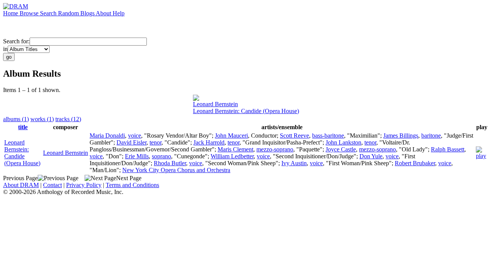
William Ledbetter (232, 156)
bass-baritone (328, 135)
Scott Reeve (294, 135)
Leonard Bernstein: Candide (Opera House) (246, 111)
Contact (52, 185)
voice (134, 135)
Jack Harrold (208, 142)
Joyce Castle (341, 149)
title (23, 127)
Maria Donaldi (107, 135)
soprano (161, 156)
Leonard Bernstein (215, 104)
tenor (155, 142)
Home (11, 13)
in (5, 49)
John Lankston (343, 142)
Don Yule (370, 156)
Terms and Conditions (132, 185)
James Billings (400, 135)
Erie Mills (137, 156)
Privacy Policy (83, 185)
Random (69, 13)
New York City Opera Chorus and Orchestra (176, 170)
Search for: (16, 41)
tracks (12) (68, 119)
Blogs (88, 13)
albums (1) (16, 119)
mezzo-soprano (274, 149)
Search (49, 13)
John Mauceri (231, 135)
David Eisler (131, 142)
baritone (431, 135)
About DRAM (21, 185)
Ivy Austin (294, 163)
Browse (30, 13)
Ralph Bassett (447, 149)
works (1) (42, 119)
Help (119, 13)
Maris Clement (235, 149)
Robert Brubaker (415, 163)
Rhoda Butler (170, 163)
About (104, 13)
